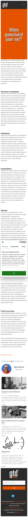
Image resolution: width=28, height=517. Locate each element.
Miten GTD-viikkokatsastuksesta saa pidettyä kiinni (13, 421)
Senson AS (18, 512)
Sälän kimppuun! (6, 451)
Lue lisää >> (4, 404)
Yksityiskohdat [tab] (14, 246)
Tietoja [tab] (23, 246)
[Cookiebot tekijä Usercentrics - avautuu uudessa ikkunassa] (19, 242)
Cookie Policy (9, 507)
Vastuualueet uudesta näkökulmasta (11, 392)
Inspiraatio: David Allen (6, 354)
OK (14, 273)
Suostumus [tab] (5, 246)
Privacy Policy (18, 507)
